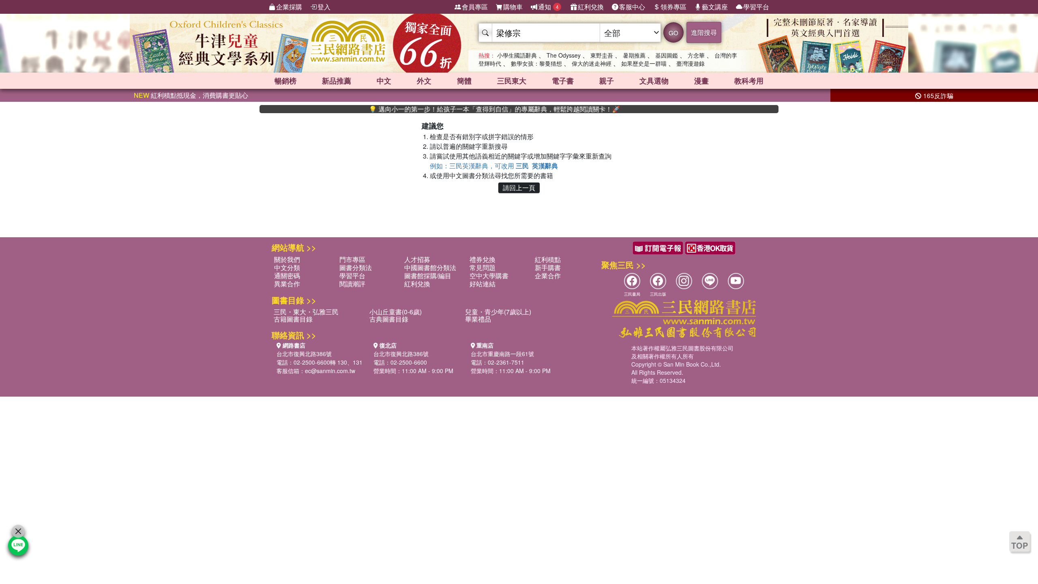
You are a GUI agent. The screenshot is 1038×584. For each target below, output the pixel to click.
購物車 (513, 6)
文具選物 (654, 80)
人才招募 (417, 259)
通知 (548, 6)
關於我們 (287, 259)
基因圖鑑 (666, 55)
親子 (606, 80)
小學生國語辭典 (517, 55)
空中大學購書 (489, 275)
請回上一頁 (519, 187)
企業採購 (289, 6)
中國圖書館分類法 (430, 267)
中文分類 (287, 267)
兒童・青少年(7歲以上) (498, 311)
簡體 (464, 80)
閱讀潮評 (352, 283)
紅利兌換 (591, 6)
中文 (384, 80)
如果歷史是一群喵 (644, 63)
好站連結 (482, 283)
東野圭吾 (601, 55)
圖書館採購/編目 (427, 275)
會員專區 (475, 6)
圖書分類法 (355, 267)
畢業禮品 (478, 319)
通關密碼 (287, 275)
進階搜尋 (704, 32)
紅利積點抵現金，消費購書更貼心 (191, 95)
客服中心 (632, 6)
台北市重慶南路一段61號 (502, 354)
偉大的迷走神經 (591, 63)
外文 (424, 80)
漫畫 (701, 80)
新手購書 (548, 267)
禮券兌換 (482, 259)
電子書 (563, 80)
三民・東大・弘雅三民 (306, 311)
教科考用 (748, 80)
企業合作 (548, 275)
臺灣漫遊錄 (690, 63)
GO (673, 32)
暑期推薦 (634, 55)
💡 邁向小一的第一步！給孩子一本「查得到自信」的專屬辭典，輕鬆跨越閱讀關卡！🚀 (475, 109)
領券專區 (673, 6)
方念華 (696, 55)
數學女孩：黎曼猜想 (536, 63)
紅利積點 (548, 259)
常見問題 (482, 267)
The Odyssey (564, 55)
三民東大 (511, 80)
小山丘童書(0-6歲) (395, 311)
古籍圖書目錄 (293, 319)
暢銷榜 (285, 80)
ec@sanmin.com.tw (330, 371)
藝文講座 (715, 6)
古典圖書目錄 (388, 319)
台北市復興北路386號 (304, 354)
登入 (323, 6)
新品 (336, 80)
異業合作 (287, 283)
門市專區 (352, 259)
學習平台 (756, 6)
